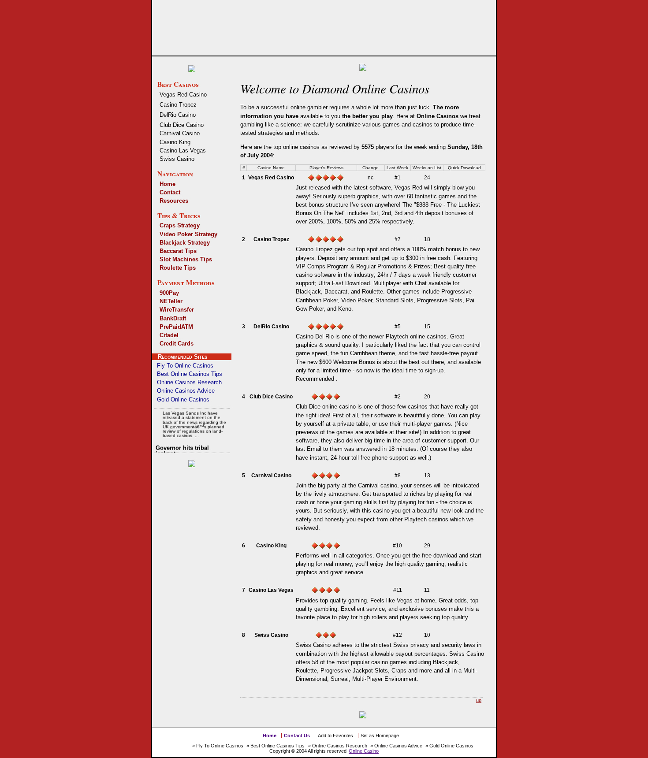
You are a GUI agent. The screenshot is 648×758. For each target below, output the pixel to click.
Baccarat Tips (178, 251)
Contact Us (297, 735)
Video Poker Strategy (188, 234)
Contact (170, 192)
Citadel (169, 335)
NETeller (171, 301)
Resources (174, 200)
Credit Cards (177, 343)
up (478, 700)
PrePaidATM (176, 326)
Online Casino (364, 751)
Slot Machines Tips (186, 259)
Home (167, 184)
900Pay (169, 293)
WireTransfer (177, 309)
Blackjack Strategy (185, 242)
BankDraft (173, 318)
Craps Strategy (180, 225)
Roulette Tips (178, 267)
